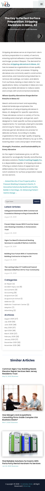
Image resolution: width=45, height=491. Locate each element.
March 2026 (8, 334)
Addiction (8, 302)
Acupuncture (9, 296)
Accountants (9, 290)
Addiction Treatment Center (15, 304)
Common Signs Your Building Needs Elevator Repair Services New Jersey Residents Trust (19, 371)
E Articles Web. (27, 484)
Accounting (8, 293)
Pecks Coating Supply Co (30, 160)
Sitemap (26, 486)
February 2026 (9, 336)
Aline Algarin (15, 29)
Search (37, 201)
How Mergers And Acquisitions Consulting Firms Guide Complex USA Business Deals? (20, 417)
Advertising (8, 310)
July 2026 (8, 322)
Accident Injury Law (11, 287)
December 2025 (10, 342)
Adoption (7, 307)
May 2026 (8, 328)
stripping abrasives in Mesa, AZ (24, 64)
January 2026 (9, 339)
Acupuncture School (12, 299)
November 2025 (10, 345)
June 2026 (8, 325)
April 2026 (8, 330)
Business (34, 29)
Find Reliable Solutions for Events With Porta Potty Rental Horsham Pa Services (21, 462)
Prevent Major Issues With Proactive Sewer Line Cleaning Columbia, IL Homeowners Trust (21, 227)
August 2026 (9, 319)
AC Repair (8, 284)
